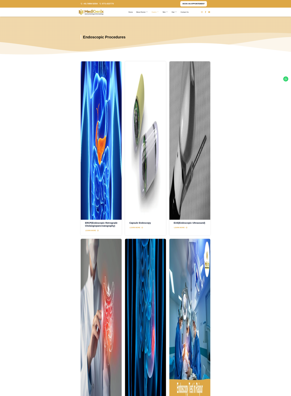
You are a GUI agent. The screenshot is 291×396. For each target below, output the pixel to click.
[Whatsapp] (286, 79)
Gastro (154, 12)
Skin (164, 12)
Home (130, 12)
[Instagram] (202, 12)
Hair (173, 12)
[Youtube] (209, 12)
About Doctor (141, 12)
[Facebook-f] (205, 12)
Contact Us (185, 12)
